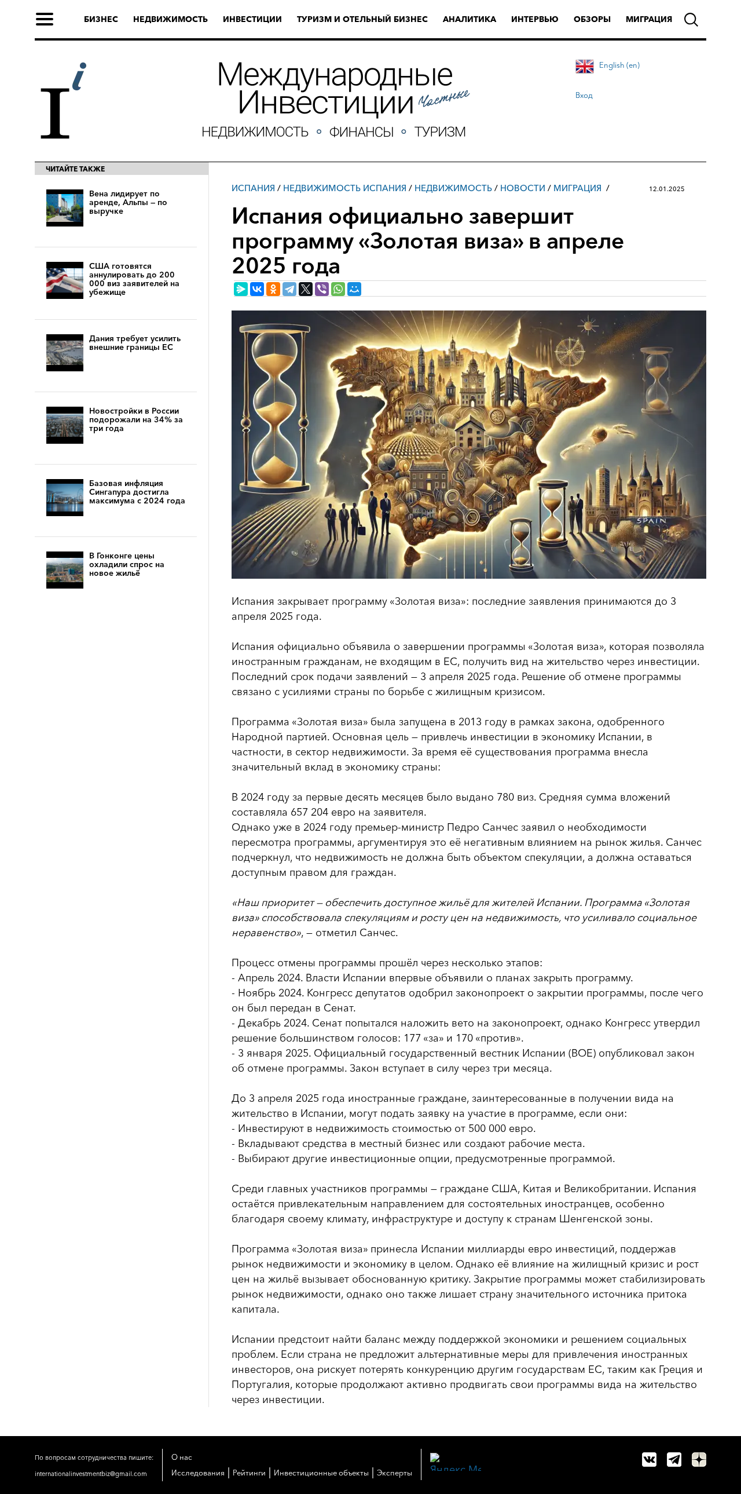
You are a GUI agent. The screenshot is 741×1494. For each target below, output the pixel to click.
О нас (181, 1457)
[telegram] (674, 1459)
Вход (584, 95)
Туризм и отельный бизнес (362, 19)
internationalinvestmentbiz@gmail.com (91, 1474)
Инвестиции (252, 19)
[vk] (649, 1459)
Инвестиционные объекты (321, 1472)
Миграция (649, 19)
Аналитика (469, 19)
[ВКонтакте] (257, 289)
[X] (306, 289)
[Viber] (322, 289)
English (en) (619, 65)
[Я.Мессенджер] (241, 289)
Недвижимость (170, 19)
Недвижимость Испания (344, 187)
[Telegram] (289, 289)
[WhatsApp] (338, 289)
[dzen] (699, 1459)
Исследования (198, 1472)
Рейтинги (249, 1472)
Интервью (535, 19)
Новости (522, 187)
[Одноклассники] (273, 289)
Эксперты (394, 1472)
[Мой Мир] (354, 289)
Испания (253, 187)
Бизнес (101, 19)
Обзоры (592, 19)
